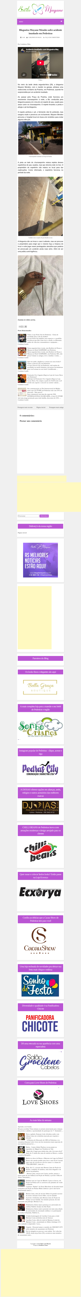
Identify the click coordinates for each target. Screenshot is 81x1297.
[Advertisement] (41, 479)
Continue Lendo (23, 344)
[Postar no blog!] (22, 327)
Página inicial (40, 407)
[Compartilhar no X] (24, 327)
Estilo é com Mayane (45, 1243)
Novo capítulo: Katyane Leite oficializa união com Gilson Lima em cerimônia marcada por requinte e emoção (42, 1136)
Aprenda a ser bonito (25, 1127)
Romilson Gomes (43, 1245)
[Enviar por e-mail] (20, 327)
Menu (21, 22)
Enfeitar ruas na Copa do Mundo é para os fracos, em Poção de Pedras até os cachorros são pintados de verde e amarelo (44, 1182)
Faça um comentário (52, 37)
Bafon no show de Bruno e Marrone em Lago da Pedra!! (44, 1158)
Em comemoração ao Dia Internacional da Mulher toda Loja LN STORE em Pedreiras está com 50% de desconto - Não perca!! (44, 390)
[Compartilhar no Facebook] (26, 327)
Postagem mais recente (25, 407)
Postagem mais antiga (56, 407)
